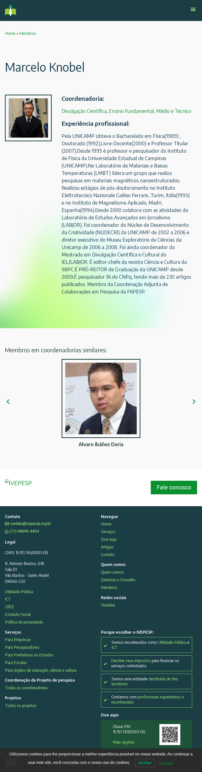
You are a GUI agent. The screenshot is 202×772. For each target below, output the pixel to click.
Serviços (108, 531)
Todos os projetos (20, 705)
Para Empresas (18, 639)
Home (10, 33)
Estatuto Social (18, 614)
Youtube (108, 605)
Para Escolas (16, 662)
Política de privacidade (24, 622)
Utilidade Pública (19, 591)
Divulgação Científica (84, 111)
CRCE (9, 606)
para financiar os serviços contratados (145, 663)
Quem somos (112, 572)
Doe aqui (108, 539)
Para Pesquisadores (22, 647)
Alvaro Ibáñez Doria (101, 444)
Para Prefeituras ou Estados (29, 654)
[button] (193, 9)
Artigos (107, 546)
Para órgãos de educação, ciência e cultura (40, 670)
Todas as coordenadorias (26, 687)
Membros (27, 33)
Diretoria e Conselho (118, 579)
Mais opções (124, 742)
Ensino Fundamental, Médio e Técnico (150, 111)
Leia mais (166, 763)
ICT (8, 599)
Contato (108, 554)
